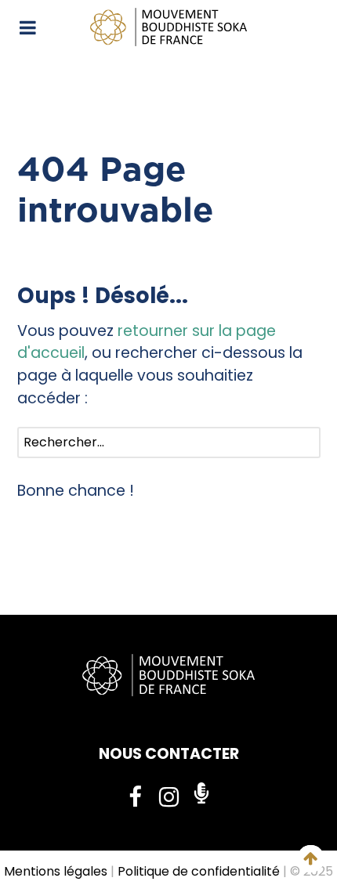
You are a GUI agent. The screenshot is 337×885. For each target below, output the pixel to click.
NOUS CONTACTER (169, 753)
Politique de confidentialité (199, 871)
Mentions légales (55, 871)
